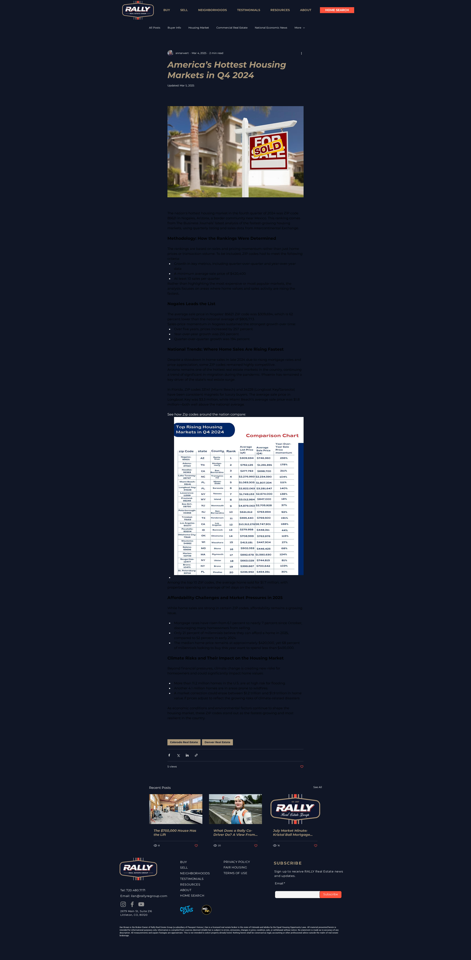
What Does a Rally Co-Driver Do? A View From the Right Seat (234, 833)
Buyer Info (174, 27)
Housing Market (198, 27)
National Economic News (271, 27)
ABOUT (185, 890)
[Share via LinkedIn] (187, 755)
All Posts (154, 27)
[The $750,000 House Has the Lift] (175, 809)
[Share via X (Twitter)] (178, 755)
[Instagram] (123, 904)
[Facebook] (132, 904)
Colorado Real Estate (184, 742)
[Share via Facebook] (169, 755)
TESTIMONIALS (192, 879)
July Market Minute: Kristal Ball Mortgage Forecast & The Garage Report (293, 833)
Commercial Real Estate (231, 27)
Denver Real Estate (217, 742)
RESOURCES (190, 884)
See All (317, 787)
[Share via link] (196, 755)
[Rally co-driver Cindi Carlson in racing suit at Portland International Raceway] (235, 809)
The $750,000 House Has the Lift (175, 833)
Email (279, 883)
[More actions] (301, 53)
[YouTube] (141, 904)
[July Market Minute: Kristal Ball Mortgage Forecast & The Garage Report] (295, 809)
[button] (280, 10)
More (298, 27)
